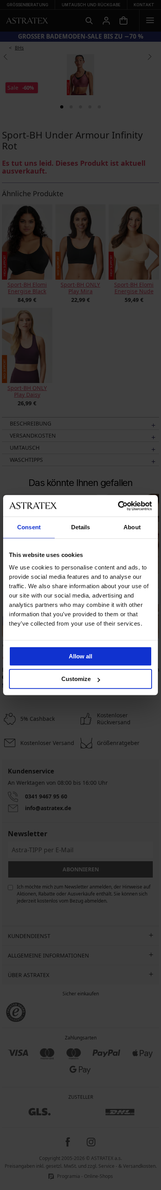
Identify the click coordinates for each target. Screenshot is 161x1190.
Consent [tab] (29, 527)
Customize (76, 679)
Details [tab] (80, 527)
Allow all (80, 656)
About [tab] (132, 527)
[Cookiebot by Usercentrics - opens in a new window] (118, 506)
